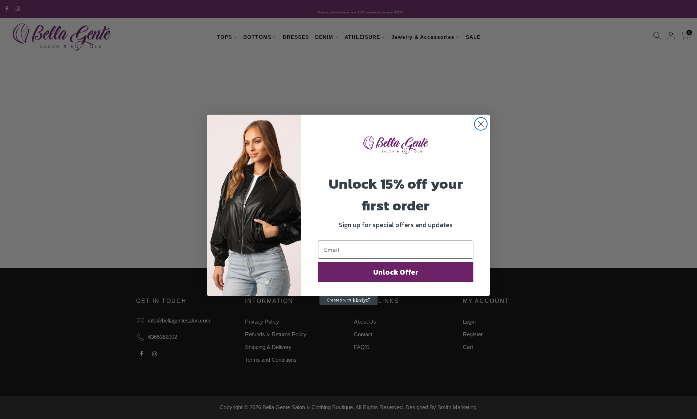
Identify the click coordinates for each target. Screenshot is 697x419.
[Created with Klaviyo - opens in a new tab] (348, 300)
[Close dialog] (480, 124)
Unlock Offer (396, 272)
